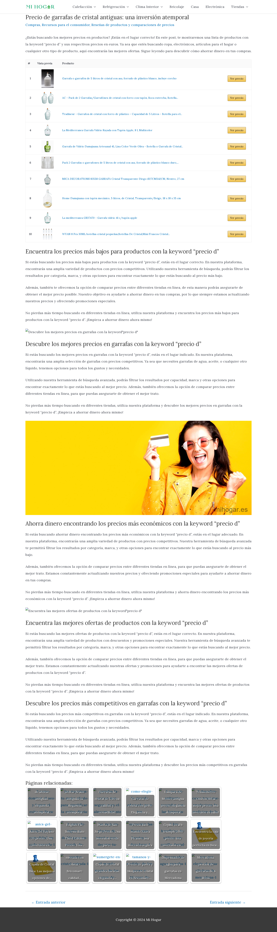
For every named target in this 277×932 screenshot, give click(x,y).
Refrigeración (114, 7)
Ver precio (236, 78)
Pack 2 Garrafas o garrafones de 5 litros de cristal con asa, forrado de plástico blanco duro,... (120, 162)
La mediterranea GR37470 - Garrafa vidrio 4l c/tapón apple (99, 218)
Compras (32, 25)
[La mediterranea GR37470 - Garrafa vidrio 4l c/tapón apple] (47, 218)
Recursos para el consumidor (66, 25)
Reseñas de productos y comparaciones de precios (132, 25)
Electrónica (215, 7)
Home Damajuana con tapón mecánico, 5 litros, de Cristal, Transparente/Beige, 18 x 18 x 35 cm (121, 198)
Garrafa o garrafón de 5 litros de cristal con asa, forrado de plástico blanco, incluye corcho (119, 78)
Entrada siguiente (228, 902)
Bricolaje (177, 7)
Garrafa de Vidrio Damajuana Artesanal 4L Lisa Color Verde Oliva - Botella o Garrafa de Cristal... (122, 146)
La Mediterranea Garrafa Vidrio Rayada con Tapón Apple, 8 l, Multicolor (107, 130)
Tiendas (237, 7)
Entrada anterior (48, 902)
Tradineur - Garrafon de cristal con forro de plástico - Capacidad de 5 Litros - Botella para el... (122, 114)
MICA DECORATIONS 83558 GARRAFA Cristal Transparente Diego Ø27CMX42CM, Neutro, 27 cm (123, 179)
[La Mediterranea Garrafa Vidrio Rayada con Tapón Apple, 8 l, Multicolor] (47, 130)
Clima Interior (147, 7)
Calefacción (82, 7)
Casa (195, 7)
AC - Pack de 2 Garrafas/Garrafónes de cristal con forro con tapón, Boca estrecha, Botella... (120, 97)
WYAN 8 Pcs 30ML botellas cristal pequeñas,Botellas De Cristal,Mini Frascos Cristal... (116, 234)
